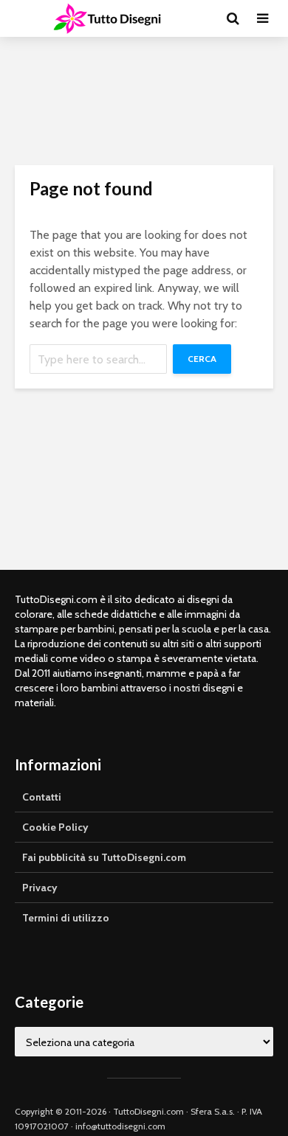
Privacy (40, 887)
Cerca (202, 358)
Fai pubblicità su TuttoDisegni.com (104, 857)
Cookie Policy (55, 827)
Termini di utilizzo (65, 917)
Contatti (41, 797)
